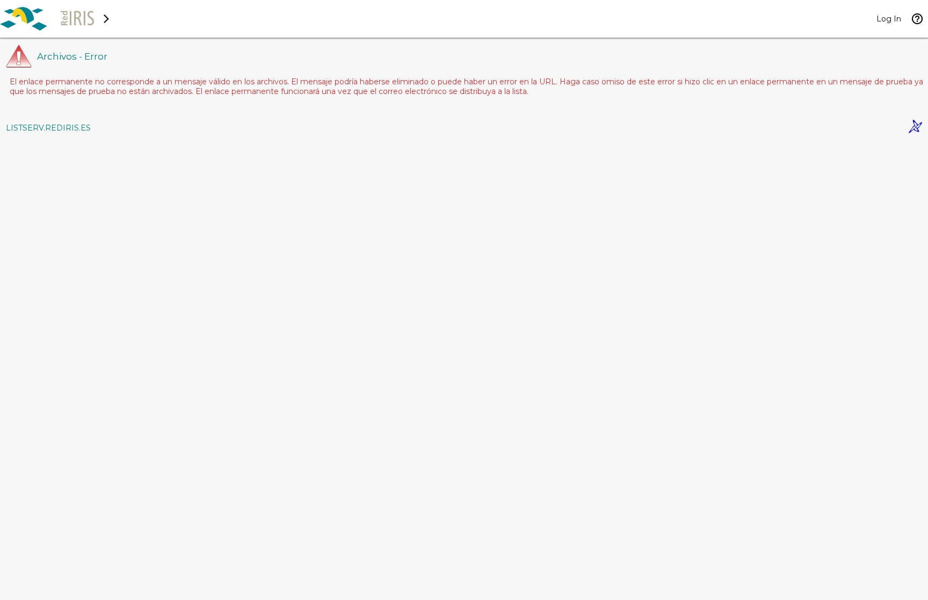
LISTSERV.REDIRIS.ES (48, 128)
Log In (888, 19)
